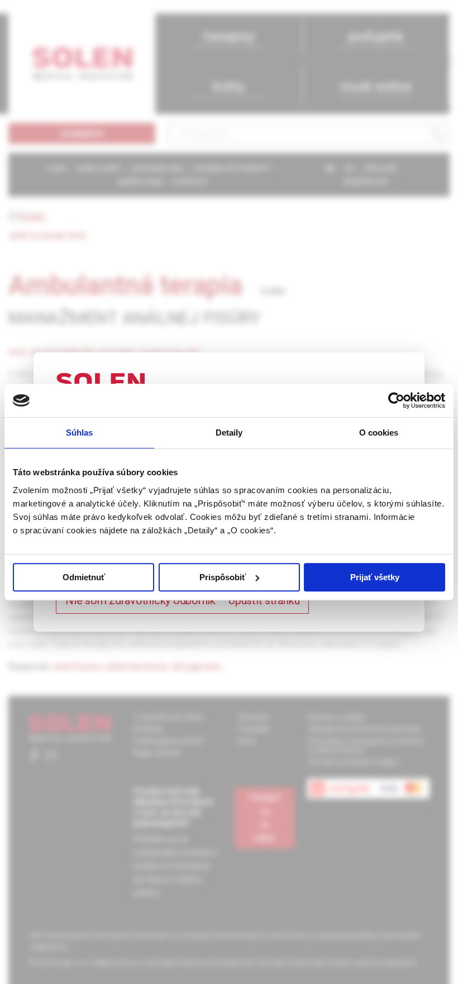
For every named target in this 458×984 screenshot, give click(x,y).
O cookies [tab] (379, 432)
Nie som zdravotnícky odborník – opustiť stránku (182, 600)
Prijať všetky (374, 577)
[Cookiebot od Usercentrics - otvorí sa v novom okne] (396, 400)
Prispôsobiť (222, 577)
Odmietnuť (84, 577)
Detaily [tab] (229, 432)
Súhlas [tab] (79, 432)
